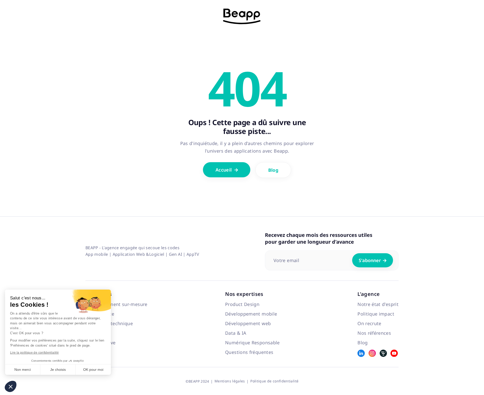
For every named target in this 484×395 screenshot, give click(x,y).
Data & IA (235, 332)
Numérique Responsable (252, 342)
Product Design (242, 304)
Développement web (248, 323)
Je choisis (58, 370)
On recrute (369, 323)
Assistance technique (109, 323)
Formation (96, 332)
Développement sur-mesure (116, 304)
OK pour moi (93, 370)
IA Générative (100, 342)
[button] (11, 386)
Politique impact (375, 313)
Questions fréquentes (249, 352)
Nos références (374, 332)
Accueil (227, 170)
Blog (273, 170)
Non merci (22, 370)
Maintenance (99, 313)
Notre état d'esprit (378, 304)
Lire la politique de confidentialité (34, 352)
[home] (242, 16)
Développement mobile (251, 313)
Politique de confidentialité (274, 381)
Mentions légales (230, 381)
